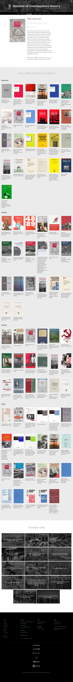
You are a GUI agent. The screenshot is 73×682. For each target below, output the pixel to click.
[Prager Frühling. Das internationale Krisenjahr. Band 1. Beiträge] (54, 125)
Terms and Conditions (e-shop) (27, 638)
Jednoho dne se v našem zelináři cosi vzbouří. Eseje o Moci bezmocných (66, 425)
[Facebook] (36, 645)
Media (44, 13)
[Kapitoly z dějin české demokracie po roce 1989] (30, 477)
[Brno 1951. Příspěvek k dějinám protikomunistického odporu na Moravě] (54, 393)
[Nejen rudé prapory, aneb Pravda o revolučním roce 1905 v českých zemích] (30, 368)
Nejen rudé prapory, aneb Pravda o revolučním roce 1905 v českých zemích (30, 371)
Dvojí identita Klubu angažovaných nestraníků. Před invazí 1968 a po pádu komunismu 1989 (18, 483)
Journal (35, 13)
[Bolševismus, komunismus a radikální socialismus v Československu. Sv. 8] (6, 256)
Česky (54, 13)
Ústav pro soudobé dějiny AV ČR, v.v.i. (32, 672)
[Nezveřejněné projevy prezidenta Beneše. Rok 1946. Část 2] (6, 316)
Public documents (24, 635)
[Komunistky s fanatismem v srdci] (18, 368)
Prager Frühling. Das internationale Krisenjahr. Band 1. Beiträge (54, 127)
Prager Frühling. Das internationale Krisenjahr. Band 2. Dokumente (42, 127)
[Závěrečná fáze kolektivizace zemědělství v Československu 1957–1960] (54, 343)
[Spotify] (36, 666)
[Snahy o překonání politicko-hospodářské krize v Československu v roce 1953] (30, 393)
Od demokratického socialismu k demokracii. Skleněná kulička (42, 396)
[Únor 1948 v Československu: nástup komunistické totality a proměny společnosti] (66, 231)
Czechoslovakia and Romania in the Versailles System (66, 151)
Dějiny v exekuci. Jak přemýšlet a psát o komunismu (17, 425)
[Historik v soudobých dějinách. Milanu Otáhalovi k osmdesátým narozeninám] (66, 124)
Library (40, 13)
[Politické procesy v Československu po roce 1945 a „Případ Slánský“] (42, 368)
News (18, 13)
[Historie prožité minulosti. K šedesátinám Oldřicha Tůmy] (18, 256)
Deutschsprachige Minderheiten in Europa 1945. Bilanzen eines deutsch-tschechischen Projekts (42, 152)
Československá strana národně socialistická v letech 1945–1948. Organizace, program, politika (53, 295)
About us (23, 13)
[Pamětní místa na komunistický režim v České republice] (6, 98)
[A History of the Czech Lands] (18, 124)
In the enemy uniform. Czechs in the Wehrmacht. (59, 582)
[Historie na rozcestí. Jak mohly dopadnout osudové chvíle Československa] (42, 99)
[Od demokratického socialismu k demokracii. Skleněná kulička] (42, 393)
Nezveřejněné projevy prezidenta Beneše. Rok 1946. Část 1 (18, 319)
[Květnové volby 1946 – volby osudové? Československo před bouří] (42, 232)
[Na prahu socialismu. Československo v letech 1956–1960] (6, 344)
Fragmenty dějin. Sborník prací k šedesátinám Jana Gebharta (18, 294)
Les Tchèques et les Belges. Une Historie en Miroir (6, 150)
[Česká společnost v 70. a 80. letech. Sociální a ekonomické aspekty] (54, 98)
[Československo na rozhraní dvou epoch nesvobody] (30, 291)
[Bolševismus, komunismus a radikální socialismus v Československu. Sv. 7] (30, 256)
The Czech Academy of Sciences (60, 626)
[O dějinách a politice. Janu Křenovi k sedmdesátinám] (18, 173)
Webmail (5, 635)
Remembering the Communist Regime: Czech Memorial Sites (60, 554)
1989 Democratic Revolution (60, 540)
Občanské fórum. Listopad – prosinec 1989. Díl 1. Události (42, 506)
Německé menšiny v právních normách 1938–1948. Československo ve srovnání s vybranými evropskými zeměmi (54, 151)
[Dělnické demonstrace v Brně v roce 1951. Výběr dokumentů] (66, 393)
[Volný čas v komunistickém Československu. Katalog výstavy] (6, 124)
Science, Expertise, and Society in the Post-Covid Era (48, 596)
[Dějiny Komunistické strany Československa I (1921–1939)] (6, 231)
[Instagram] (37, 653)
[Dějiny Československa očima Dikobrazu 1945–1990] (6, 393)
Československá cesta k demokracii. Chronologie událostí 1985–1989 (18, 506)
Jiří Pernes (40, 23)
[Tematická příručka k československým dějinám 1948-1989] (30, 230)
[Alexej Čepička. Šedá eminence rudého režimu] (66, 343)
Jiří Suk (44, 23)
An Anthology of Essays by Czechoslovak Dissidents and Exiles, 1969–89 (13, 568)
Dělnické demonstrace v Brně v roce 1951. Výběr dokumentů (66, 396)
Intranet (5, 637)
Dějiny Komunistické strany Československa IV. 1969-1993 (18, 233)
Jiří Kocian (35, 23)
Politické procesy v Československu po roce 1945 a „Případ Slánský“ (42, 371)
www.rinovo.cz (47, 672)
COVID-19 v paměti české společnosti (13, 582)
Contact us (49, 13)
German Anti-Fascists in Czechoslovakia (13, 554)
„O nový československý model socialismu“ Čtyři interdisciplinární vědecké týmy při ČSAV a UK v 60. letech (18, 452)
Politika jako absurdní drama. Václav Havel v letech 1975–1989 (41, 452)
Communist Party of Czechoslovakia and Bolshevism (36, 554)
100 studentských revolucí (60, 568)
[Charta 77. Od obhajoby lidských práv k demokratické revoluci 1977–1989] (18, 148)
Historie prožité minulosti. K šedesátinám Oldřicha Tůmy (18, 259)
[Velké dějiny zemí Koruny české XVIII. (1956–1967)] (6, 422)
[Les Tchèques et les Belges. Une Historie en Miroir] (6, 148)
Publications (29, 13)
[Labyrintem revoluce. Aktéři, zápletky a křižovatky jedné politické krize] (54, 478)
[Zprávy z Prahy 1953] (18, 344)
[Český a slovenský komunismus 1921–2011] (54, 231)
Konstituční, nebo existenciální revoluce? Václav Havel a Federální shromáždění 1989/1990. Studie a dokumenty (30, 452)
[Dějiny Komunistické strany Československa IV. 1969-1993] (18, 230)
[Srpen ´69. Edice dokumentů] (66, 173)
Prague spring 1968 (36, 540)
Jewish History (57, 621)
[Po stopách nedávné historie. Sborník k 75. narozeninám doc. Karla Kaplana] (18, 393)
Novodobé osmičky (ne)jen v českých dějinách (36, 568)
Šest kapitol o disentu (41, 424)
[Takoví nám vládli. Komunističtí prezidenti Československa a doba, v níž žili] (66, 368)
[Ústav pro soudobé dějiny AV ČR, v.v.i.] (9, 7)
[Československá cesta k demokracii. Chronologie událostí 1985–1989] (18, 504)
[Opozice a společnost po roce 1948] (30, 124)
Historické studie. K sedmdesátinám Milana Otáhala (41, 176)
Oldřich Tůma (30, 23)
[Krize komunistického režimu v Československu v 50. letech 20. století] (6, 368)
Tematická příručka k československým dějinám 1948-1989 (30, 233)
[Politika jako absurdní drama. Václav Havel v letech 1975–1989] (42, 449)
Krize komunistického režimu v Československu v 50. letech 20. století (6, 371)
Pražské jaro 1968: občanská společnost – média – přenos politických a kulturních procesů (65, 103)
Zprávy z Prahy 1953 (17, 345)
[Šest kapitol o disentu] (42, 423)
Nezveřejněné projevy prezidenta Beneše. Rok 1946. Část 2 (6, 318)
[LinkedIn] (36, 649)
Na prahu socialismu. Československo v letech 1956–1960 (6, 347)
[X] (36, 657)
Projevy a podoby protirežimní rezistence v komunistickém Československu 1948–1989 (18, 102)
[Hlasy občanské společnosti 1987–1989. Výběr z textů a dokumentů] (66, 477)
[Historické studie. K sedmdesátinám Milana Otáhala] (42, 173)
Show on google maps (25, 627)
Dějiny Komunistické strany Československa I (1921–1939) (6, 233)
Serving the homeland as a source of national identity (25, 596)
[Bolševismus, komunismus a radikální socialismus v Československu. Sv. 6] (66, 256)
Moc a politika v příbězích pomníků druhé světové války (13, 540)
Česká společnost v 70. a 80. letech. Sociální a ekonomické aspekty (53, 101)
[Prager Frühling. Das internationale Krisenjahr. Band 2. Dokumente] (42, 124)
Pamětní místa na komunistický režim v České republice (5, 101)
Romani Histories (57, 623)
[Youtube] (36, 661)
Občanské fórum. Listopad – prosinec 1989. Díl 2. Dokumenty (30, 506)
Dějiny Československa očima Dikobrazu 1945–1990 (6, 396)
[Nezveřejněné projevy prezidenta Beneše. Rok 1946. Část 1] (18, 316)
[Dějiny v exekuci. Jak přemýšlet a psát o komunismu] (18, 422)
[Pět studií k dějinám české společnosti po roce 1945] (30, 148)
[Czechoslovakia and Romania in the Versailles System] (66, 148)
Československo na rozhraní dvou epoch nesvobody (29, 294)
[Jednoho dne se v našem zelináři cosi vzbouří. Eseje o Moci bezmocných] (66, 422)
